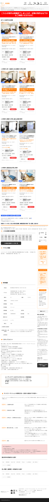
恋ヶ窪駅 (20, 291)
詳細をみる (5, 59)
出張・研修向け (35, 462)
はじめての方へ (21, 488)
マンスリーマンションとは (30, 488)
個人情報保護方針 (22, 491)
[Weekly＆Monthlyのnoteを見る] (14, 493)
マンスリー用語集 (33, 490)
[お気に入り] (16, 23)
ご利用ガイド (42, 261)
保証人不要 (13, 462)
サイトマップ (28, 491)
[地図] (30, 218)
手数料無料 (7, 462)
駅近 (3, 462)
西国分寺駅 (17, 292)
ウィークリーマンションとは (41, 488)
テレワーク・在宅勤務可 (6, 465)
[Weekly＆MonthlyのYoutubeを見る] (12, 493)
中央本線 (12, 292)
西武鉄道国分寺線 (14, 291)
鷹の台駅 (19, 294)
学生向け (23, 462)
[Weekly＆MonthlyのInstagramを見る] (14, 491)
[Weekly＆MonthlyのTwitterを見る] (16, 491)
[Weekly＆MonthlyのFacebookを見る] (12, 491)
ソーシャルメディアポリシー (24, 493)
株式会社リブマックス (9, 160)
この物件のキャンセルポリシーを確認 (42, 365)
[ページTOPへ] (47, 500)
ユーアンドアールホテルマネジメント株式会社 (9, 62)
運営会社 (38, 490)
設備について (21, 490)
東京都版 (7, 3)
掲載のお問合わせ (22, 494)
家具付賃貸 (18, 462)
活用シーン (27, 490)
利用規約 (33, 491)
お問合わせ (13, 59)
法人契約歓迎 (29, 462)
